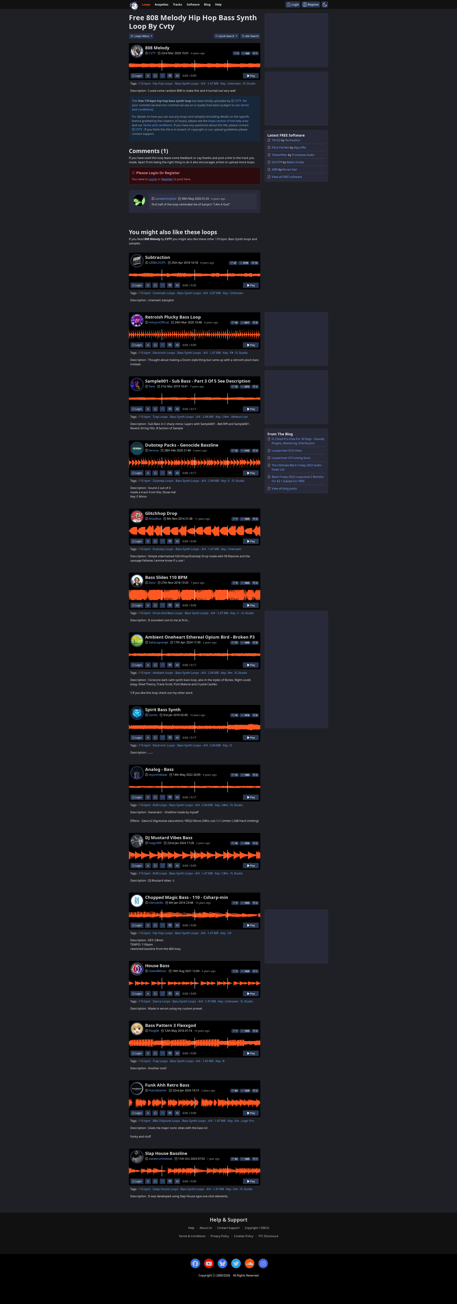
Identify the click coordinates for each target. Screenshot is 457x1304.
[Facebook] (195, 1263)
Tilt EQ (276, 140)
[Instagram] (263, 1263)
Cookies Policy (243, 1236)
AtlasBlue (155, 519)
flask (152, 386)
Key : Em (233, 1121)
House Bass (157, 965)
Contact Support (228, 1228)
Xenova (154, 450)
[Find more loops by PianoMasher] (148, 1113)
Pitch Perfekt (280, 147)
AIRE (275, 169)
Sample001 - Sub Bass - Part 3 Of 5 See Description (197, 381)
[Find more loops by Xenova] (148, 473)
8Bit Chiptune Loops (166, 1121)
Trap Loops (160, 417)
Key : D (227, 745)
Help (218, 4)
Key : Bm (226, 673)
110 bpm (144, 83)
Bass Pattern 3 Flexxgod (170, 1025)
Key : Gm (232, 1189)
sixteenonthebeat (160, 1159)
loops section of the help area (228, 121)
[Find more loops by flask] (148, 409)
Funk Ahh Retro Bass (167, 1085)
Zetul (152, 583)
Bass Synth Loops (187, 83)
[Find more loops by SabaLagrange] (148, 665)
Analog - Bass (159, 769)
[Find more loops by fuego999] (148, 865)
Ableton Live (239, 417)
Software (193, 4)
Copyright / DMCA (257, 1228)
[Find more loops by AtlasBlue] (148, 541)
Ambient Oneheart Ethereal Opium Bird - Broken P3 (200, 637)
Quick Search (227, 36)
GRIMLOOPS (157, 263)
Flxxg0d (154, 1031)
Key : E (225, 481)
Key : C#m (222, 417)
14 (256, 262)
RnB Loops (160, 805)
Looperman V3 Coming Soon (291, 458)
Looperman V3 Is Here (287, 450)
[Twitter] (236, 1263)
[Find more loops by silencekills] (148, 925)
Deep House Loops (165, 1189)
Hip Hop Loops (163, 83)
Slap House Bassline (166, 1153)
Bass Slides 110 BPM (166, 577)
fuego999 (155, 843)
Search (252, 36)
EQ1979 (277, 162)
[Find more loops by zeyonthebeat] (148, 797)
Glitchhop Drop (161, 513)
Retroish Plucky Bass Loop (173, 317)
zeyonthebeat (158, 775)
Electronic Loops (164, 353)
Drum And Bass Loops (168, 613)
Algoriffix (300, 147)
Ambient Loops (163, 673)
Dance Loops (161, 1001)
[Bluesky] (222, 1263)
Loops (146, 4)
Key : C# (226, 933)
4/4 (203, 83)
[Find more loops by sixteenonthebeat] (148, 1181)
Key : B (220, 1061)
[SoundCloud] (250, 1263)
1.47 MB (213, 83)
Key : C (234, 613)
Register (167, 179)
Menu (142, 36)
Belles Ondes (295, 162)
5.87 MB (215, 293)
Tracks (177, 4)
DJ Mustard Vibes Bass (168, 837)
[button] (325, 4)
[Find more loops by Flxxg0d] (148, 1053)
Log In (153, 179)
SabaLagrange (158, 642)
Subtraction (157, 257)
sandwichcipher (166, 199)
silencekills (156, 903)
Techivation (292, 140)
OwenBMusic (158, 971)
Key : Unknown (231, 83)
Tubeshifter (279, 155)
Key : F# (228, 353)
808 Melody (157, 48)
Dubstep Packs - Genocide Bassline (181, 445)
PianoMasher (158, 1090)
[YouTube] (209, 1263)
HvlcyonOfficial (159, 322)
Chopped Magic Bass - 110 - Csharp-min (186, 897)
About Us (206, 1228)
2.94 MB (208, 417)
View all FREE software (287, 177)
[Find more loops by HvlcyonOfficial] (148, 345)
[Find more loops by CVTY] (148, 75)
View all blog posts (284, 488)
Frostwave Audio (303, 155)
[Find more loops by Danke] (148, 737)
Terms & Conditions (192, 1236)
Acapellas (161, 4)
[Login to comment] (170, 75)
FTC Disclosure (268, 1236)
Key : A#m (221, 805)
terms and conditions (157, 125)
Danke (153, 715)
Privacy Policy (220, 1236)
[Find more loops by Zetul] (148, 605)
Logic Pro (247, 1121)
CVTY (152, 53)
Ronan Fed (289, 169)
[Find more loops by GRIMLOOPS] (148, 285)
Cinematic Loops (164, 293)
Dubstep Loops (163, 481)
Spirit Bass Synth (163, 709)
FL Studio (249, 83)
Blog (207, 4)
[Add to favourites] (162, 75)
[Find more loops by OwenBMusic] (148, 993)
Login (138, 75)
